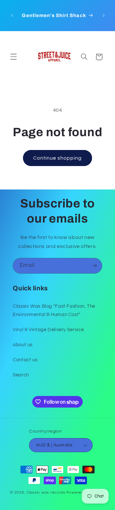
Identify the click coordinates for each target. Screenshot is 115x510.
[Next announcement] (104, 15)
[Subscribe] (94, 266)
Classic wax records (46, 492)
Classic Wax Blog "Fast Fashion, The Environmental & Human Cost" (54, 310)
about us (23, 344)
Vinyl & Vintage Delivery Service (48, 329)
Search (21, 375)
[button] (13, 56)
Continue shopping (57, 158)
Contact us (25, 359)
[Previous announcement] (12, 15)
